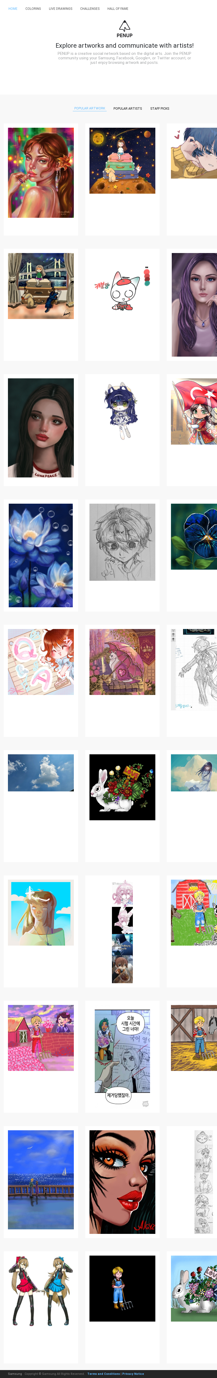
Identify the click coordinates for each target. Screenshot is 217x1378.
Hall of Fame (117, 9)
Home (12, 9)
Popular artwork (89, 108)
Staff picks (159, 108)
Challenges (90, 9)
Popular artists (128, 108)
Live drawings (60, 9)
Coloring (33, 9)
